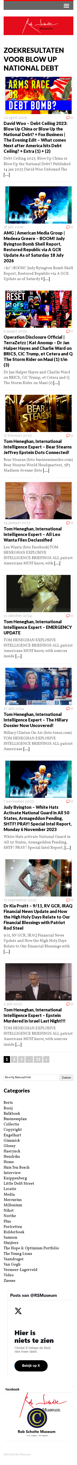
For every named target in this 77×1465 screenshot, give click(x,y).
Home (9, 1162)
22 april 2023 (15, 117)
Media (9, 1194)
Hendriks (12, 1156)
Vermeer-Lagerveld (20, 1270)
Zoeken (66, 1077)
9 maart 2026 (15, 331)
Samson (10, 1237)
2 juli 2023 (13, 1004)
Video (9, 1275)
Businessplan (15, 1119)
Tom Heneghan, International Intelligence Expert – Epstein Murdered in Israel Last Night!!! (34, 1015)
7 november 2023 (19, 801)
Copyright (13, 1130)
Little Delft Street (19, 1183)
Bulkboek (12, 1113)
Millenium (13, 1205)
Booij (8, 1108)
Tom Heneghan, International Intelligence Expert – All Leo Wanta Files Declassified (33, 534)
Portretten (13, 1227)
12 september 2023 (20, 900)
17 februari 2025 (18, 435)
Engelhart (12, 1135)
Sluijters (11, 1243)
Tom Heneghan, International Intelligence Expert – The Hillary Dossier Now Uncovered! (36, 720)
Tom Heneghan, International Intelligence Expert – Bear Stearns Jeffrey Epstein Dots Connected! (38, 447)
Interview (12, 1173)
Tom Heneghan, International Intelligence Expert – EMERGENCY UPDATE (38, 627)
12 (38, 1059)
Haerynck (12, 1151)
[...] (7, 175)
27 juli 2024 (14, 708)
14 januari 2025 (17, 523)
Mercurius (13, 1200)
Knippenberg (15, 1178)
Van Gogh (12, 1264)
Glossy (10, 1146)
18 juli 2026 (14, 227)
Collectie (11, 1124)
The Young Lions (18, 1254)
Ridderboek (14, 1232)
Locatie (10, 1189)
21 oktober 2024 (18, 616)
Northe (10, 1216)
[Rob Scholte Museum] (38, 26)
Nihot (9, 1210)
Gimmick (12, 1140)
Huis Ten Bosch (17, 1167)
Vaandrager (14, 1259)
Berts (8, 1103)
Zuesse (9, 1281)
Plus (7, 1221)
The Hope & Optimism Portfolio (31, 1248)
